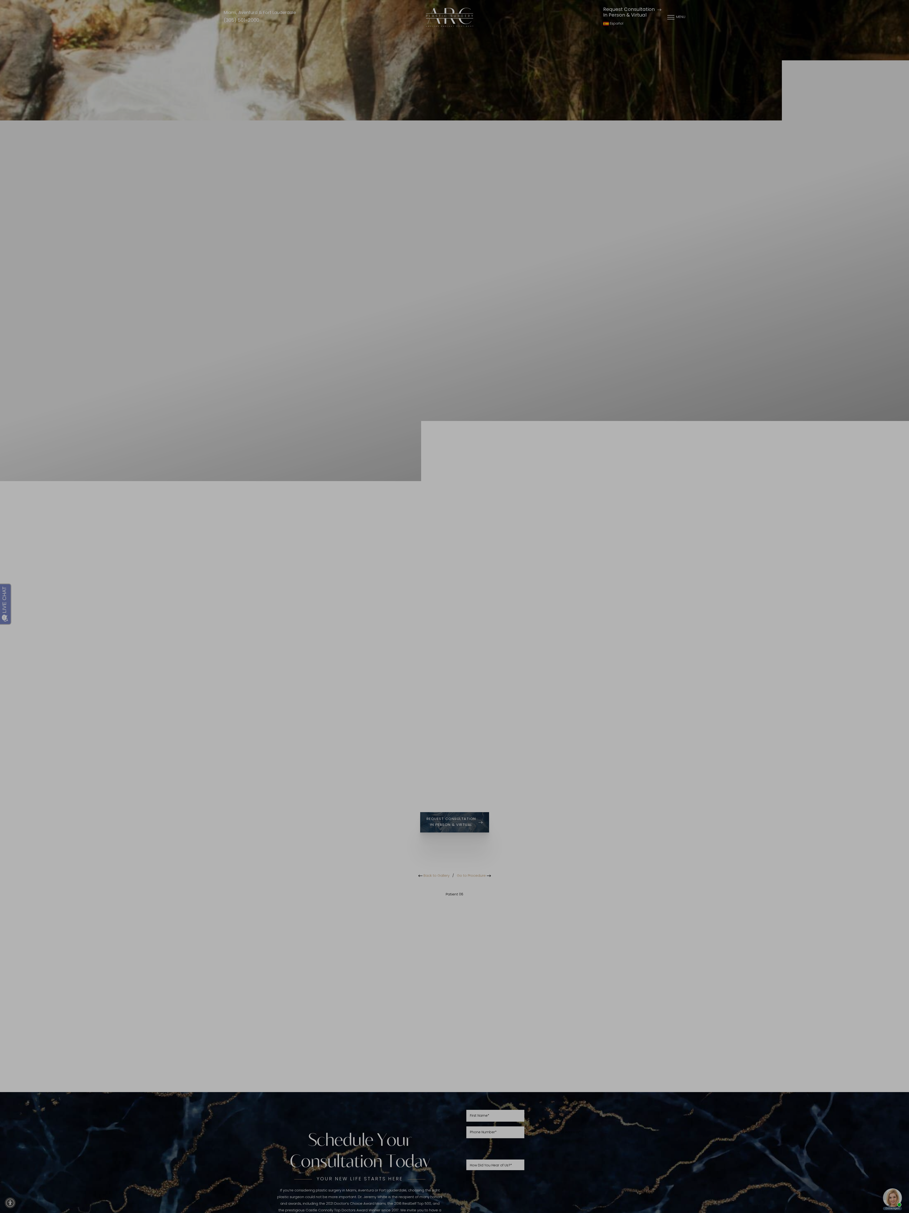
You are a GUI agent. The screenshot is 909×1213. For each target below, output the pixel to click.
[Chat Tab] (454, 606)
